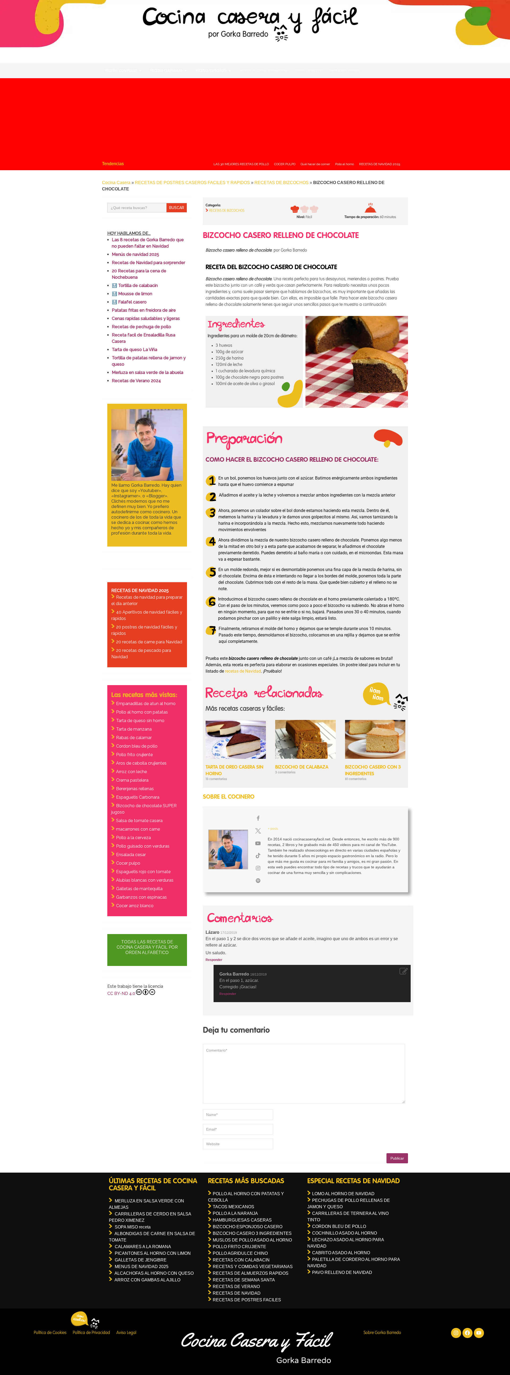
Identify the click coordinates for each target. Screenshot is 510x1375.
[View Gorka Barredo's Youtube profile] (257, 843)
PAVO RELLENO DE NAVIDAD (342, 1272)
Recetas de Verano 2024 (136, 380)
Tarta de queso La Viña (134, 349)
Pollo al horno (344, 164)
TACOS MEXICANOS (233, 1207)
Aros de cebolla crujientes (141, 763)
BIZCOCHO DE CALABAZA (301, 767)
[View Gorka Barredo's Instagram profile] (257, 868)
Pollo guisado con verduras (142, 846)
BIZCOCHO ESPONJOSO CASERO (247, 1226)
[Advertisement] (255, 118)
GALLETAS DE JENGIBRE (141, 1260)
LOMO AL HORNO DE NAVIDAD (343, 1193)
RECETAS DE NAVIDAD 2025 (379, 164)
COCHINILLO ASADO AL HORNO (344, 1233)
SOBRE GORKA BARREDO (344, 70)
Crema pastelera (132, 780)
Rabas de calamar (134, 737)
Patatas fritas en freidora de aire (144, 310)
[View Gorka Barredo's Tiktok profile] (257, 855)
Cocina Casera (116, 182)
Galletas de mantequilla (139, 888)
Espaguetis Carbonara (137, 797)
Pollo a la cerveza (133, 837)
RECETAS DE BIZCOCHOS (281, 182)
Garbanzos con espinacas (141, 897)
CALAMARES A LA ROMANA (143, 1246)
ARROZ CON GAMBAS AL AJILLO (147, 1280)
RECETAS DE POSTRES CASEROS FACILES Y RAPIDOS (192, 182)
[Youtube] (479, 1333)
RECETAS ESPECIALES (211, 71)
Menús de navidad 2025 (135, 254)
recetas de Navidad (243, 671)
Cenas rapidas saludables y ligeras (146, 318)
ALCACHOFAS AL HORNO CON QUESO (154, 1273)
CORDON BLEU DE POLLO (339, 1226)
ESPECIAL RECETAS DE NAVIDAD (353, 1181)
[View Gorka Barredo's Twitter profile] (257, 830)
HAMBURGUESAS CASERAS (242, 1220)
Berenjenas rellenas (135, 788)
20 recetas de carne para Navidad (149, 641)
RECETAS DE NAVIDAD (237, 1293)
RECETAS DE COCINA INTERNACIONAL (265, 70)
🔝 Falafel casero (129, 302)
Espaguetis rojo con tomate (143, 871)
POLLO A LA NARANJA (235, 1213)
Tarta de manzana (134, 729)
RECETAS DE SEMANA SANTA (244, 1280)
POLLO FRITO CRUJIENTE (239, 1246)
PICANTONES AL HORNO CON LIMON (153, 1253)
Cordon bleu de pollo (137, 746)
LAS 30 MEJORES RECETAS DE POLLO (241, 164)
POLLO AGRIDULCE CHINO (240, 1253)
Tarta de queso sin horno (140, 720)
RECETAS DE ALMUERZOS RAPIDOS (250, 1273)
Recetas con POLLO (121, 71)
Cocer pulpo (128, 863)
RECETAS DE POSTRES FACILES (247, 1300)
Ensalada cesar (131, 854)
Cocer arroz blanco (135, 905)
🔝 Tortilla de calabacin (135, 285)
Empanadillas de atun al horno (146, 703)
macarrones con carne (138, 829)
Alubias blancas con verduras (144, 880)
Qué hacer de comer (315, 164)
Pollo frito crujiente (134, 754)
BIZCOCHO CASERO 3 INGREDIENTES (252, 1233)
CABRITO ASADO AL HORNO (341, 1253)
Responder (214, 960)
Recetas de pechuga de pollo (141, 326)
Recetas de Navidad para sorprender (148, 262)
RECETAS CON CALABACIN (241, 1260)
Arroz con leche (131, 771)
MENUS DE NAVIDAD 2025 (141, 1266)
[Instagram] (456, 1333)
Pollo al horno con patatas (142, 712)
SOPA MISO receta (133, 1227)
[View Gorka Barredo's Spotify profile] (257, 880)
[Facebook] (467, 1333)
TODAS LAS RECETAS (309, 70)
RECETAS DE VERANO (236, 1286)
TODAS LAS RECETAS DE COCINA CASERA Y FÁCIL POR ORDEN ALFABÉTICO (147, 947)
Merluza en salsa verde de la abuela (147, 372)
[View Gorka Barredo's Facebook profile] (257, 818)
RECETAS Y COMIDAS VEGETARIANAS (253, 1266)
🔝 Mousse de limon (132, 293)
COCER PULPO (284, 164)
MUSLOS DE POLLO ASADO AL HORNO (252, 1240)
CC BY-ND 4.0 (121, 993)
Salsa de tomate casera (139, 820)
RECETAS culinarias (166, 71)
